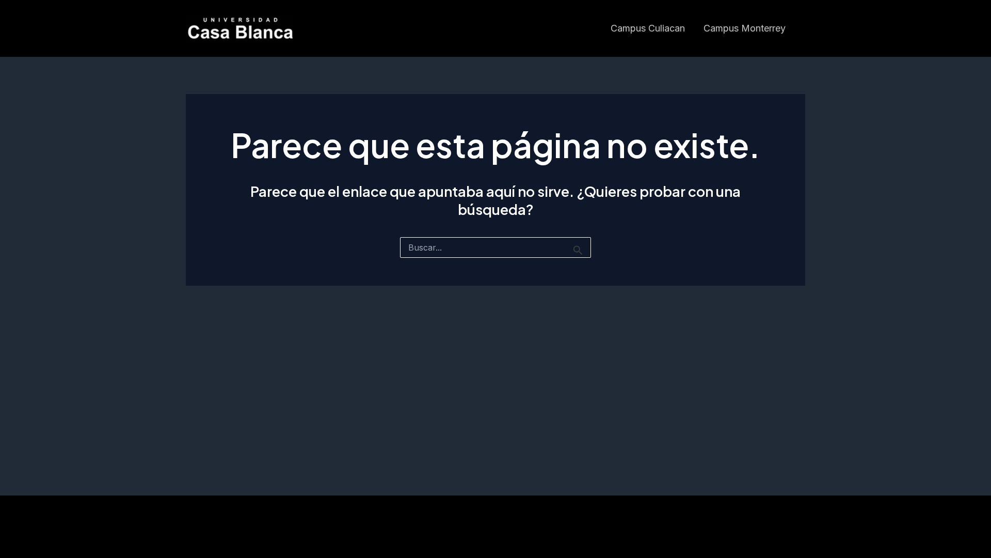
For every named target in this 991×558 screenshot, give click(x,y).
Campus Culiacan (648, 28)
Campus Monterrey (745, 28)
